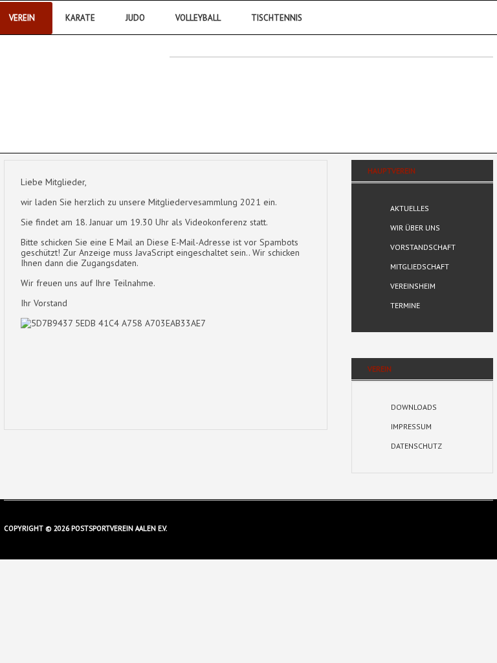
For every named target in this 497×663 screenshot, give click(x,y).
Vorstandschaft (423, 247)
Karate (80, 17)
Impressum (411, 426)
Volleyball (198, 17)
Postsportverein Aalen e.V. (76, 88)
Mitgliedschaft (419, 266)
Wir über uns (415, 227)
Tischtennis (276, 17)
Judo (135, 17)
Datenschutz (416, 446)
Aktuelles (409, 208)
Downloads (414, 407)
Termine (405, 305)
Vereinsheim (413, 286)
